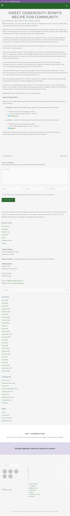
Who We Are (6, 226)
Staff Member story (8, 397)
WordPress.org (6, 421)
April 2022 (5, 362)
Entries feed (5, 415)
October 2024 (6, 320)
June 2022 (5, 359)
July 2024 (5, 326)
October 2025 (6, 311)
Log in (4, 412)
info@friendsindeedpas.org (14, 281)
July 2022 (4, 357)
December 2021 (7, 368)
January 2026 (6, 309)
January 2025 (6, 317)
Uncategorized (6, 400)
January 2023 (6, 351)
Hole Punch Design (51, 511)
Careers (4, 243)
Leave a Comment (34, 21)
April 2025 (5, 314)
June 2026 (5, 300)
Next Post (64, 156)
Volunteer (5, 235)
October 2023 (6, 337)
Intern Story (5, 394)
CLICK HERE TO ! (10, 1)
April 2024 (5, 328)
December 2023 (7, 334)
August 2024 (5, 323)
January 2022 (6, 365)
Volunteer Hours (7, 240)
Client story (5, 386)
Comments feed (7, 418)
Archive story (6, 380)
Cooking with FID (7, 391)
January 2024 (6, 331)
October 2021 (6, 371)
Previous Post (7, 156)
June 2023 (5, 343)
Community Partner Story (10, 21)
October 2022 (6, 354)
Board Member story (8, 383)
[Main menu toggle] (66, 6)
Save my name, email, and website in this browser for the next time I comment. (29, 195)
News (3, 237)
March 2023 (5, 348)
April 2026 (5, 306)
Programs (5, 229)
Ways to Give (6, 232)
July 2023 (5, 340)
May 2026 (5, 303)
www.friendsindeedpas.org (15, 283)
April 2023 (5, 345)
